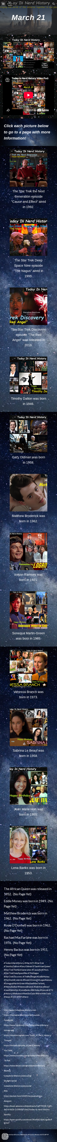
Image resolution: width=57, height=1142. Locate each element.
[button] (3, 4)
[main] (28, 17)
